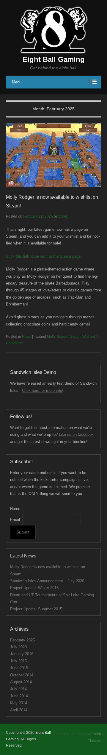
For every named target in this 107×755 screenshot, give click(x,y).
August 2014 (21, 682)
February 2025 (22, 640)
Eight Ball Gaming (54, 59)
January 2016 (21, 654)
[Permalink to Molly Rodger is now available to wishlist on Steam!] (53, 155)
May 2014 (18, 703)
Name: (15, 508)
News (26, 336)
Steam (75, 336)
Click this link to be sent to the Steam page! (44, 256)
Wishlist (88, 336)
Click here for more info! (42, 390)
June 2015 (19, 668)
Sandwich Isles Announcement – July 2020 (47, 581)
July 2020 (18, 647)
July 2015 (18, 661)
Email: (15, 519)
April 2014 (18, 710)
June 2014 (19, 696)
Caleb (63, 216)
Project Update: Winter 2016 (34, 588)
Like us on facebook (76, 434)
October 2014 (21, 675)
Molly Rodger (57, 336)
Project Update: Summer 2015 (36, 609)
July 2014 (18, 689)
